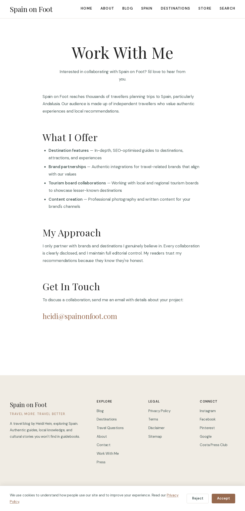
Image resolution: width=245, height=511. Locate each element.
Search (227, 8)
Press (101, 462)
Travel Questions (110, 428)
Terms (153, 419)
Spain (147, 8)
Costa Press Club (213, 445)
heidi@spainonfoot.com (80, 316)
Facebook (208, 419)
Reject (197, 498)
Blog (127, 8)
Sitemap (155, 436)
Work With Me (108, 453)
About (107, 8)
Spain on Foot (31, 9)
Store (205, 8)
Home (86, 8)
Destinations (175, 8)
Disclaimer (156, 428)
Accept (223, 498)
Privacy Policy (159, 411)
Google (206, 436)
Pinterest (207, 428)
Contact (104, 445)
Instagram (208, 411)
